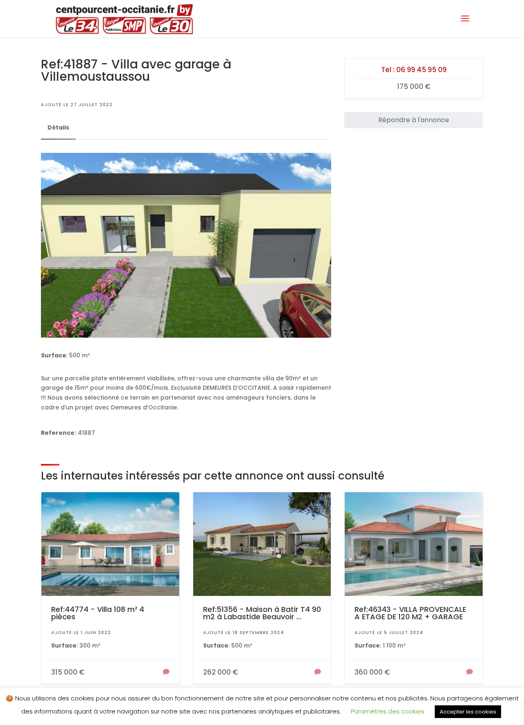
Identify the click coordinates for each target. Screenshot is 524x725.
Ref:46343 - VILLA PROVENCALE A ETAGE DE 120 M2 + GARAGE (410, 613)
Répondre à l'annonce (413, 120)
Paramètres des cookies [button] (388, 711)
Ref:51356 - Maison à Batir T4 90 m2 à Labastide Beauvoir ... (262, 613)
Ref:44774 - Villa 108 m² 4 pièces (97, 613)
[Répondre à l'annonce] (166, 672)
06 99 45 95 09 (421, 70)
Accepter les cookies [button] (468, 712)
